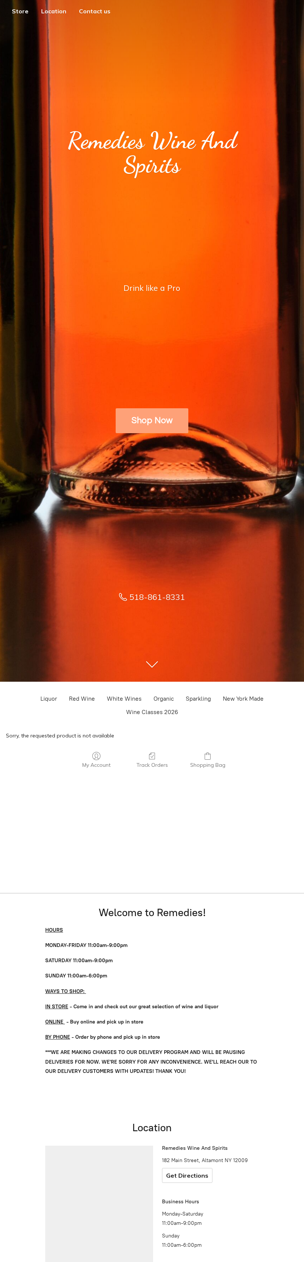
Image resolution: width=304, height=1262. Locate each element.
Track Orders (152, 765)
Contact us (94, 11)
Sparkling (198, 698)
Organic (163, 698)
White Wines (124, 698)
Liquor (48, 698)
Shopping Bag (207, 765)
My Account (96, 765)
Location (53, 11)
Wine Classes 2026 (152, 712)
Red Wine (82, 698)
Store (20, 11)
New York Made (243, 698)
